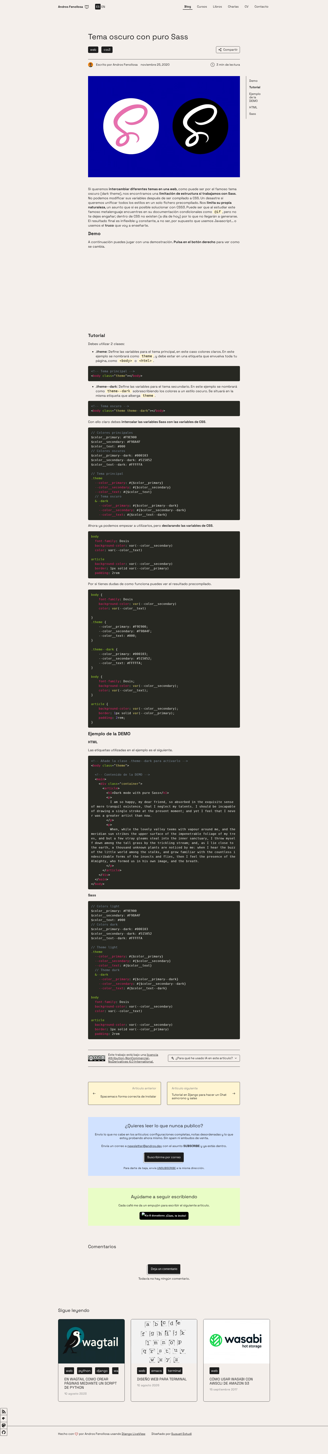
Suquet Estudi (181, 1434)
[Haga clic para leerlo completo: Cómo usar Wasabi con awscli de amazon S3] (236, 1360)
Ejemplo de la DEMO (255, 97)
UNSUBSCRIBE (166, 1168)
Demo (253, 81)
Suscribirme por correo (164, 1157)
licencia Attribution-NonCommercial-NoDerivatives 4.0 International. (133, 1058)
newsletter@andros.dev (144, 1146)
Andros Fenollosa (125, 65)
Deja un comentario (164, 1269)
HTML (253, 107)
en (103, 7)
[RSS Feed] (3, 1411)
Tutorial (254, 87)
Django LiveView (133, 1434)
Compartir (230, 50)
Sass (252, 114)
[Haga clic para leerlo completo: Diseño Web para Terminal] (164, 1360)
